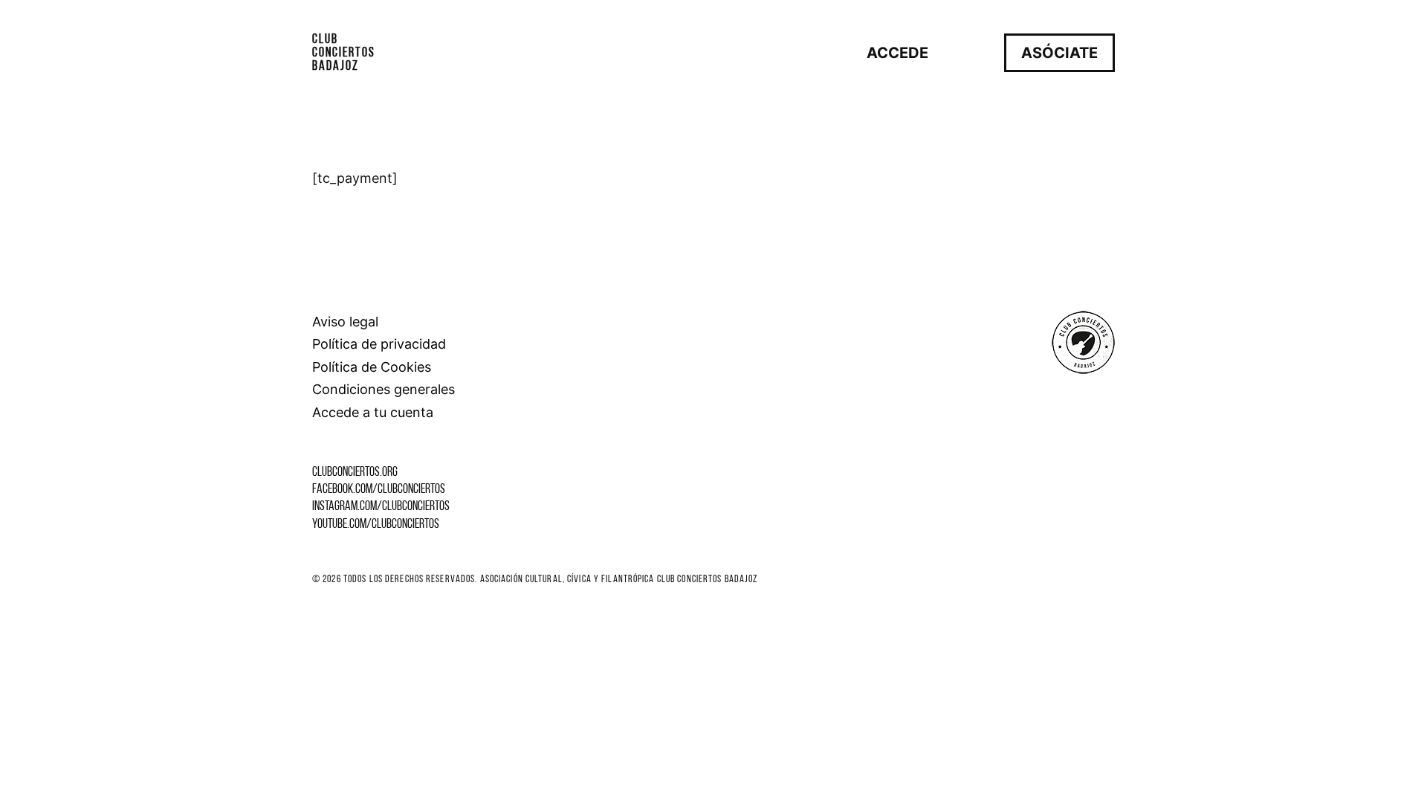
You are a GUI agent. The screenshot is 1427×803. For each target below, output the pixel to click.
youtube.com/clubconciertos (375, 525)
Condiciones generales (383, 389)
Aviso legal (345, 321)
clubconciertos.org (355, 473)
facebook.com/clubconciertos (378, 490)
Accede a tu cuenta (372, 412)
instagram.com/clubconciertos (381, 507)
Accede (897, 53)
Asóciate (1059, 53)
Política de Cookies (371, 367)
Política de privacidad (379, 344)
